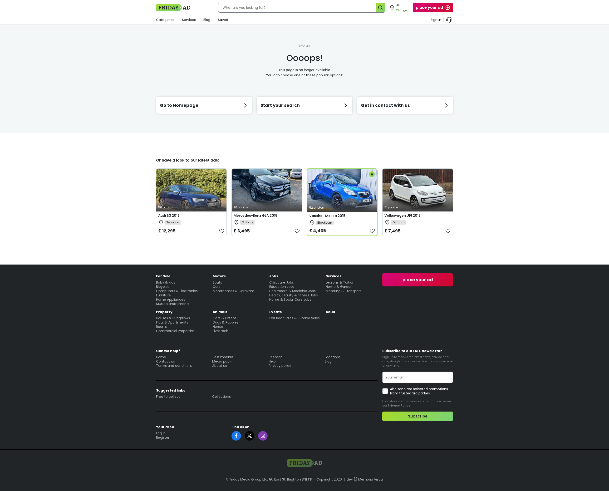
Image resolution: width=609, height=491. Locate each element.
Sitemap (276, 357)
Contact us (165, 361)
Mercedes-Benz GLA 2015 (255, 215)
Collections (221, 396)
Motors (219, 276)
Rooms (161, 326)
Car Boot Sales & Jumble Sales (294, 318)
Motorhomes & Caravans (234, 291)
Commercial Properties (175, 331)
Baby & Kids (165, 282)
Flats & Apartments (172, 322)
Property (164, 312)
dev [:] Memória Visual (365, 479)
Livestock (220, 331)
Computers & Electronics (177, 291)
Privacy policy (280, 365)
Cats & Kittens (224, 318)
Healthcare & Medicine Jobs (292, 291)
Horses (218, 326)
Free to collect (168, 396)
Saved (223, 19)
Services (189, 19)
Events (275, 312)
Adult (330, 312)
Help (272, 361)
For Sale (163, 276)
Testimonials (222, 357)
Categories (165, 19)
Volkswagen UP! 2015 (402, 215)
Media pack (221, 361)
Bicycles (162, 287)
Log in (161, 433)
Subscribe (417, 416)
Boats (217, 282)
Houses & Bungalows (173, 318)
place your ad (429, 7)
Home (161, 357)
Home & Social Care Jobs (290, 299)
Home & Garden (339, 287)
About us (219, 365)
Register (162, 437)
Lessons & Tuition (340, 282)
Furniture (163, 295)
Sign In (436, 19)
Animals (220, 312)
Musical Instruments (173, 304)
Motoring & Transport (343, 291)
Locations (333, 357)
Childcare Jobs (281, 282)
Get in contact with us (385, 105)
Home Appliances (170, 299)
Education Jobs (282, 287)
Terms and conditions (174, 365)
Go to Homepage (179, 105)
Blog (206, 19)
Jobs (273, 276)
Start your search (280, 105)
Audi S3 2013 (169, 215)
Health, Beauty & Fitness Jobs (293, 295)
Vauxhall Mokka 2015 (327, 215)
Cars (216, 287)
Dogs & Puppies (225, 322)
